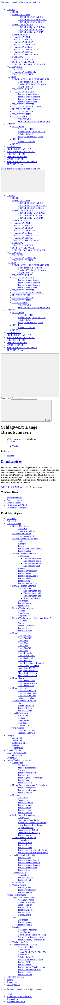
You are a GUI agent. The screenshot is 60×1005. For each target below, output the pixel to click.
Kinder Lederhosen (26, 902)
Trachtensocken (25, 783)
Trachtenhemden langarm (29, 865)
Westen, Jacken (19, 885)
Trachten (16, 446)
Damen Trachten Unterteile (24, 586)
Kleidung (16, 795)
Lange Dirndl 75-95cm (28, 668)
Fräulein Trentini (14, 750)
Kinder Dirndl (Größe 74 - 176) (32, 935)
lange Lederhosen (25, 827)
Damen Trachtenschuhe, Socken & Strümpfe (32, 618)
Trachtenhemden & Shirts (23, 855)
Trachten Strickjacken (27, 571)
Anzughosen (23, 817)
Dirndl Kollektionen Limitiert (31, 663)
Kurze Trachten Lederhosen (30, 825)
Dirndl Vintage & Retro (28, 665)
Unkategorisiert (13, 984)
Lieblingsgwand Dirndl (17, 505)
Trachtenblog (12, 999)
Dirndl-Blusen (24, 932)
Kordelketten (23, 613)
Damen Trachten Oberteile (24, 553)
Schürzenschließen (31, 598)
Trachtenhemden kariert (28, 860)
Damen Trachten (14, 523)
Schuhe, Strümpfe (26, 957)
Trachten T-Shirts (25, 802)
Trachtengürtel (24, 775)
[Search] (30, 375)
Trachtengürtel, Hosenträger (30, 778)
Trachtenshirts (24, 581)
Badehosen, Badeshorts (28, 820)
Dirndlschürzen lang (32, 591)
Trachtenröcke (24, 606)
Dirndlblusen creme (32, 558)
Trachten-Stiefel (25, 630)
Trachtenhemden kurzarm (29, 862)
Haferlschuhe (24, 840)
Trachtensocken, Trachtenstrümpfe (33, 852)
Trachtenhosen (24, 603)
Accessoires (17, 763)
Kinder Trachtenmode (16, 895)
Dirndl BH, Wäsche (26, 730)
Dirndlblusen (23, 556)
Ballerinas (22, 621)
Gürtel (20, 541)
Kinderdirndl (23, 954)
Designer (11, 735)
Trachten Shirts (24, 907)
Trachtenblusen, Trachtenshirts (31, 940)
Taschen (21, 546)
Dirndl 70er (23, 645)
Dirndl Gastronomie (26, 655)
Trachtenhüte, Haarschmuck (30, 548)
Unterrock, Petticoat (26, 531)
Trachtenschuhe (19, 872)
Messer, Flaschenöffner (28, 768)
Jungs (14, 917)
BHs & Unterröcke (20, 526)
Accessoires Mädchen (27, 930)
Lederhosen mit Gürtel (28, 830)
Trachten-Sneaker (25, 628)
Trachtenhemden (25, 805)
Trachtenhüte (23, 780)
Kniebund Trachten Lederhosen (32, 822)
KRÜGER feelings (15, 977)
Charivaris (22, 765)
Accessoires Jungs (26, 900)
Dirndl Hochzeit (25, 660)
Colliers (21, 611)
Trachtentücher (24, 551)
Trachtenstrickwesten (27, 790)
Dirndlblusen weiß (26, 536)
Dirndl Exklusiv (25, 653)
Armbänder (23, 715)
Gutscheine (17, 755)
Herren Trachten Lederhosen (19, 760)
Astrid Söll (11, 521)
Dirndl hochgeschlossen (28, 658)
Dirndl (15, 633)
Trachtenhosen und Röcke (29, 969)
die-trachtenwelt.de (16, 989)
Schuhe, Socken (25, 905)
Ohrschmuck (23, 725)
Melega (15, 745)
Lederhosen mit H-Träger (29, 832)
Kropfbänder (23, 616)
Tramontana (17, 748)
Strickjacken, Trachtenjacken (30, 937)
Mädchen (16, 927)
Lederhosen (23, 601)
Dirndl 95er (23, 650)
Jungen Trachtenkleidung (23, 897)
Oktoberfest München (16, 508)
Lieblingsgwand (19, 743)
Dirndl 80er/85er (25, 648)
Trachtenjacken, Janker (28, 576)
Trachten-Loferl (25, 842)
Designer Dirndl (25, 635)
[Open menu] (2, 5)
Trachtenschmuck (14, 498)
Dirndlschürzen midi (32, 593)
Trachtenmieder (25, 578)
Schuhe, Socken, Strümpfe (24, 700)
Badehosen (23, 797)
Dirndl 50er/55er (25, 638)
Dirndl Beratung (14, 503)
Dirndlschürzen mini (32, 596)
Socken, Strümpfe (26, 625)
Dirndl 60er (23, 640)
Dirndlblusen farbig (32, 561)
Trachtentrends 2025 (16, 1001)
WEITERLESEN (15, 487)
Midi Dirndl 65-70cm (27, 673)
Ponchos (21, 568)
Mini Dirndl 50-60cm (27, 675)
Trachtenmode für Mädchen (24, 945)
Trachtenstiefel (24, 880)
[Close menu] (23, 181)
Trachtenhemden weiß (27, 867)
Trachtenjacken (24, 810)
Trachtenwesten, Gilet (27, 583)
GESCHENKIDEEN (16, 753)
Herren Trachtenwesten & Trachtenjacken (30, 785)
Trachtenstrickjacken (27, 787)
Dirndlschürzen (24, 588)
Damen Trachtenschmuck (23, 608)
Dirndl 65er (23, 643)
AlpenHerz (11, 518)
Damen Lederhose (15, 500)
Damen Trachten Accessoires (25, 538)
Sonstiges (22, 543)
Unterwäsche (18, 728)
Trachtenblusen (24, 573)
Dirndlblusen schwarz (33, 563)
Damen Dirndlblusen (21, 533)
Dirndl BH (22, 528)
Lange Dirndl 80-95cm (28, 670)
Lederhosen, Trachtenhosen (24, 815)
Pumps (21, 623)
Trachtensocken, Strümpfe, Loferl (32, 850)
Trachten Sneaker (25, 877)
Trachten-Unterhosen (27, 773)
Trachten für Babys (20, 942)
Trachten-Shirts (24, 857)
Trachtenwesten (25, 792)
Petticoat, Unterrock (26, 733)
